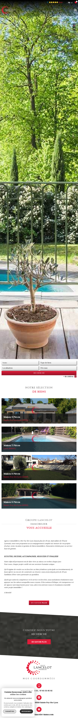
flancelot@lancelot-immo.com (39, 714)
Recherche (39, 373)
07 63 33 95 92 (46, 690)
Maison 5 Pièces (12, 447)
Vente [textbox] (5, 363)
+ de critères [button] (69, 376)
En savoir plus (39, 642)
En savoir (39, 603)
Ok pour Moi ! (26, 711)
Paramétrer (9, 711)
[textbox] (58, 363)
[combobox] (20, 363)
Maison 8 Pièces (16, 475)
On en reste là (25, 691)
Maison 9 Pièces (16, 418)
